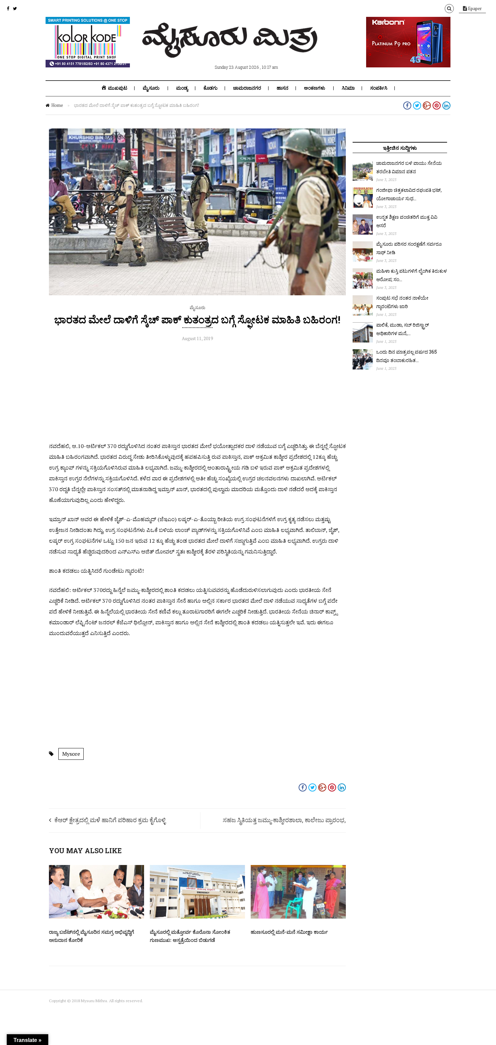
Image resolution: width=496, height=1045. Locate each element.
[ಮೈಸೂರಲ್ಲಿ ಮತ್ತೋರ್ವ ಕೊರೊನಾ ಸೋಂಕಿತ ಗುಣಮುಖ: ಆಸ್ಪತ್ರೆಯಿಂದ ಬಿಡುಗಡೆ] (197, 917)
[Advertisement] (197, 393)
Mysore (71, 753)
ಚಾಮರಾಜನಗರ (247, 88)
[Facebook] (8, 8)
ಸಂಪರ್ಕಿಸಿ (378, 88)
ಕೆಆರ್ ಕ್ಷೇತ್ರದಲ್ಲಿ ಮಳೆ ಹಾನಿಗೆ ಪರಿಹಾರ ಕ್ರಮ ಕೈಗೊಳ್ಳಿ (110, 820)
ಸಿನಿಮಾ (348, 88)
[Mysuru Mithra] (231, 49)
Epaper (474, 8)
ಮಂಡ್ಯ (182, 88)
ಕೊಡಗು (210, 88)
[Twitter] (15, 8)
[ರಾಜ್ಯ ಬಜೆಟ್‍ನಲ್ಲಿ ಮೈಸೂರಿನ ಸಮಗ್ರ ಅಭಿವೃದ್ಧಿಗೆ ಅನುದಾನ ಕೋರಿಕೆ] (96, 917)
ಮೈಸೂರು (151, 88)
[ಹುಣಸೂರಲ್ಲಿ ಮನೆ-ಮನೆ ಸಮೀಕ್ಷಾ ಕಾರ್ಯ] (298, 917)
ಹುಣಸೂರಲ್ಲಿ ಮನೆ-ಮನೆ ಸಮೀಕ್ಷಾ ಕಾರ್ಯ (289, 931)
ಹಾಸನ (282, 88)
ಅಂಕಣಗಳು (314, 88)
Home (57, 105)
